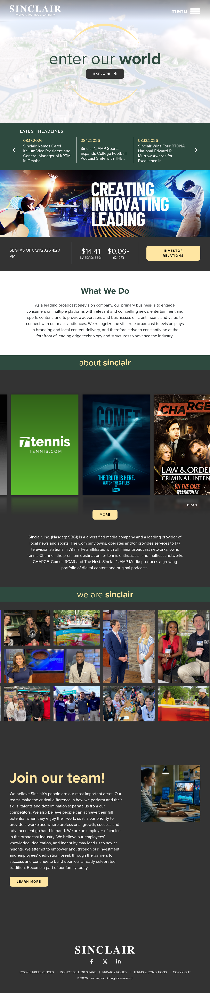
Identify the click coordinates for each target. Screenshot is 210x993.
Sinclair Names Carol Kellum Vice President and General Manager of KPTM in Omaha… (47, 153)
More (105, 514)
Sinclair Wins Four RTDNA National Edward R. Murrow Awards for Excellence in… (161, 153)
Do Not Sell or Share (78, 972)
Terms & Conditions (150, 972)
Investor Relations (173, 253)
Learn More (29, 881)
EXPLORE (102, 73)
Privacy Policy (114, 972)
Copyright (182, 972)
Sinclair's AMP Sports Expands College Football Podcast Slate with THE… (104, 153)
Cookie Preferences (36, 972)
